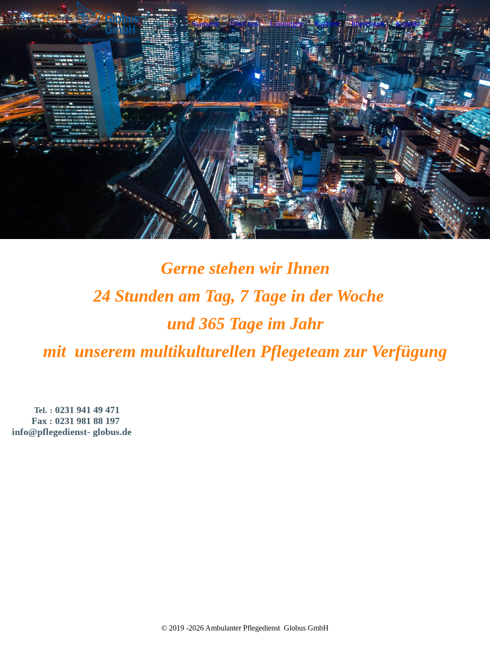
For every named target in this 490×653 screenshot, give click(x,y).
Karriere (327, 24)
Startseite (205, 24)
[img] (108, 24)
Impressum (367, 24)
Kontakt (408, 24)
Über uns (244, 24)
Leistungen (286, 24)
